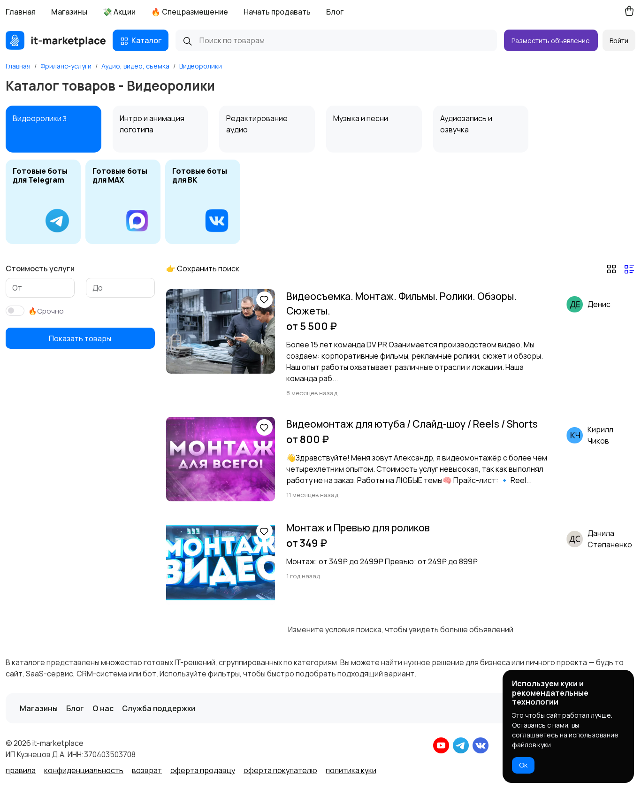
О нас (103, 708)
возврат (147, 770)
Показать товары (80, 338)
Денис (599, 304)
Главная (21, 12)
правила (21, 770)
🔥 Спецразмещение (189, 12)
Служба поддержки (158, 708)
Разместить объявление (550, 40)
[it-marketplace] (56, 40)
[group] (43, 202)
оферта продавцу (202, 770)
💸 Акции (119, 12)
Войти (619, 40)
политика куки (351, 770)
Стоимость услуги (40, 268)
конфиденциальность (83, 770)
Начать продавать (277, 12)
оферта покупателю (280, 770)
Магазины (69, 12)
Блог (334, 12)
